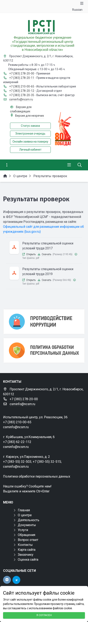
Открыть (31, 254)
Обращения (26, 535)
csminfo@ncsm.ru (21, 99)
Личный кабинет (30, 149)
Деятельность (28, 520)
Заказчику (25, 555)
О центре (25, 515)
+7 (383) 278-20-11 (21, 77)
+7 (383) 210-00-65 (21, 86)
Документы (27, 525)
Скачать (46, 254)
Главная (24, 510)
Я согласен (44, 615)
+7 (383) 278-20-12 (21, 90)
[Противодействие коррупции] (44, 321)
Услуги (23, 530)
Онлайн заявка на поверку (30, 141)
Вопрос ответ (28, 540)
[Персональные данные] (44, 350)
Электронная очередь (30, 133)
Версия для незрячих (29, 115)
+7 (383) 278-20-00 (21, 73)
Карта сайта (26, 550)
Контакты (25, 545)
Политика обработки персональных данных (36, 476)
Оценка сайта (28, 560)
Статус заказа (30, 125)
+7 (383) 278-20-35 (21, 95)
